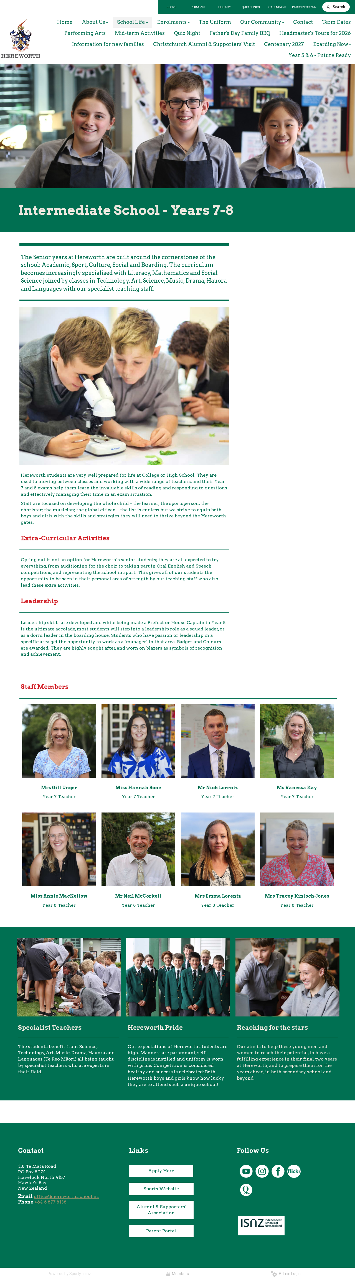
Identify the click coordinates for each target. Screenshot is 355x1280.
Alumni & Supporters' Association (161, 1210)
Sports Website (161, 1188)
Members (179, 1273)
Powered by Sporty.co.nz (69, 1273)
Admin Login (289, 1273)
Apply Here (161, 1170)
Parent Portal (161, 1230)
